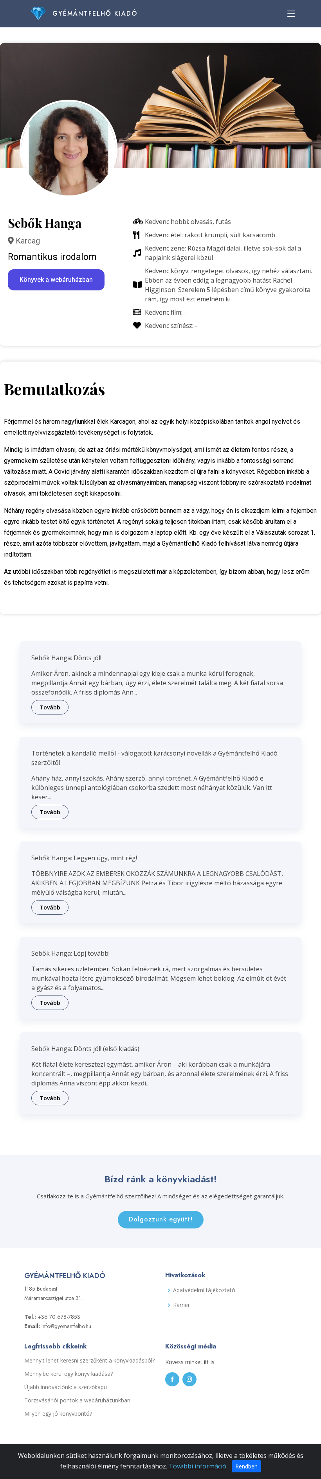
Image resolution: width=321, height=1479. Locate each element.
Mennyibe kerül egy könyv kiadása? (68, 1374)
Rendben (246, 1466)
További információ (197, 1466)
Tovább (50, 707)
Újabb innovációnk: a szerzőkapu (65, 1387)
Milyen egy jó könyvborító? (58, 1413)
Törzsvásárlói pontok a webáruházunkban (77, 1400)
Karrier (181, 1305)
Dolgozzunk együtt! (161, 1219)
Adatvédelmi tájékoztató (204, 1290)
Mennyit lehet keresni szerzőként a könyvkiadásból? (89, 1360)
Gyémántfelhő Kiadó (94, 13)
